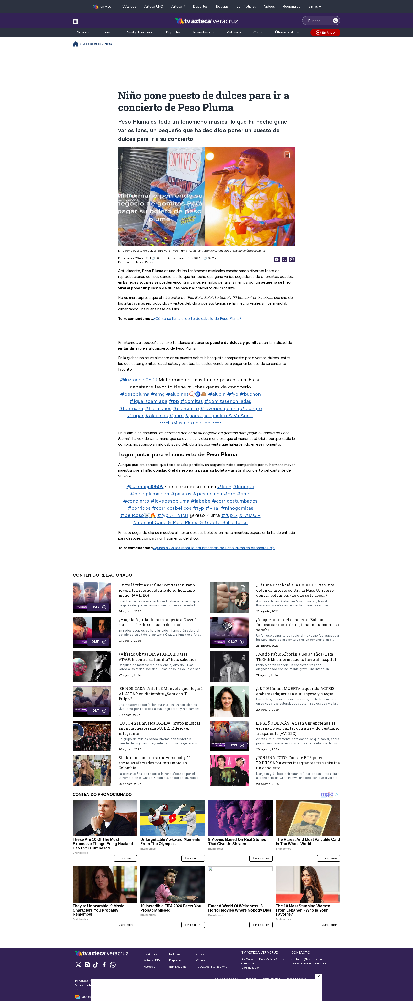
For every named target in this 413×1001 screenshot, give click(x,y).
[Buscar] (335, 20)
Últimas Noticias (287, 32)
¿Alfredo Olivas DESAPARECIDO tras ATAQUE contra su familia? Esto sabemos (157, 656)
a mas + (314, 7)
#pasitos (181, 494)
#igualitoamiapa (148, 401)
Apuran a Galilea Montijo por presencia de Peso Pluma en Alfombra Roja (214, 548)
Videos (269, 7)
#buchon (250, 394)
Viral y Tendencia (140, 32)
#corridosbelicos (171, 508)
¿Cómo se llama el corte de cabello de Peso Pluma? (197, 318)
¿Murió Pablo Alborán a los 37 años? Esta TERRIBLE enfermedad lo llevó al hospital (296, 656)
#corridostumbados (235, 501)
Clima (257, 32)
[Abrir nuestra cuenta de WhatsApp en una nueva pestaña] (113, 965)
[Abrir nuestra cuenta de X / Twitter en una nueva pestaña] (78, 965)
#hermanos (158, 408)
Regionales (291, 7)
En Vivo (328, 32)
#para (176, 415)
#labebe (201, 501)
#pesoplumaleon (149, 494)
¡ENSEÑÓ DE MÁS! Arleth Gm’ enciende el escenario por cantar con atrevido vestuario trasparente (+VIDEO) (297, 728)
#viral (212, 508)
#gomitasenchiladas (227, 401)
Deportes (200, 7)
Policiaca (234, 32)
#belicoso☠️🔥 (138, 515)
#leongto (251, 408)
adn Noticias (246, 7)
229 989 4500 (301, 963)
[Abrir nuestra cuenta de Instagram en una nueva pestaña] (87, 965)
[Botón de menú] (75, 21)
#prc (229, 494)
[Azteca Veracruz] (206, 21)
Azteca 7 (178, 7)
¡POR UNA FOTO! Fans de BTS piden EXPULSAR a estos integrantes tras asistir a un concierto (298, 762)
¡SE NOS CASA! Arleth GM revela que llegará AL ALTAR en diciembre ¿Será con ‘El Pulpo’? (161, 693)
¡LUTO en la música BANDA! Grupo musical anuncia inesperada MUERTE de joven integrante (159, 728)
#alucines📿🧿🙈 (186, 394)
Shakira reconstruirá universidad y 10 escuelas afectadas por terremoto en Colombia (155, 762)
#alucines (156, 415)
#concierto (186, 408)
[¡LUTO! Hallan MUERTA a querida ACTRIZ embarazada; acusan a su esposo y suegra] (229, 701)
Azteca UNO (153, 7)
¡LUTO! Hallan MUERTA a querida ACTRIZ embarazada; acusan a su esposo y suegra (295, 691)
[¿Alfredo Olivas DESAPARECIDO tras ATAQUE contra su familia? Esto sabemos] (92, 666)
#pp (174, 401)
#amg (158, 394)
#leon (224, 486)
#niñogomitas (237, 508)
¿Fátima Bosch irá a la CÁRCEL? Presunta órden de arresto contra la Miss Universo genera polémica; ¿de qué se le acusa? (295, 590)
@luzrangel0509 (138, 380)
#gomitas (191, 401)
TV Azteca (128, 7)
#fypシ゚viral (172, 515)
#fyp (232, 394)
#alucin (217, 394)
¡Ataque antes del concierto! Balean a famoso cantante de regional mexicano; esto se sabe (298, 624)
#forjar (135, 415)
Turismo (108, 32)
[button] (318, 976)
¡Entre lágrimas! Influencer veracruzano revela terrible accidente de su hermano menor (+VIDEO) (157, 590)
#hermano (131, 408)
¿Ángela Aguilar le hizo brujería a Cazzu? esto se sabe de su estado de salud (157, 622)
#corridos (139, 508)
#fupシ (229, 515)
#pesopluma (134, 394)
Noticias (222, 7)
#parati (194, 415)
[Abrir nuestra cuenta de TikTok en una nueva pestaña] (95, 965)
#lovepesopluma (219, 408)
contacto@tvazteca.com (308, 959)
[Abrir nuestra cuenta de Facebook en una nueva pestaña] (104, 965)
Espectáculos (203, 32)
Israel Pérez (144, 262)
